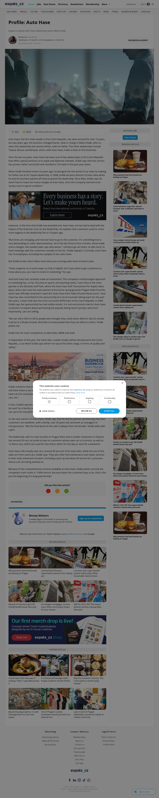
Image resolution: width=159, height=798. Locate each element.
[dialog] (79, 399)
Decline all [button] (86, 411)
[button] (47, 411)
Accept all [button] (109, 411)
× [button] (122, 383)
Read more (80, 392)
